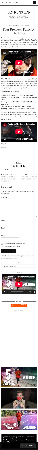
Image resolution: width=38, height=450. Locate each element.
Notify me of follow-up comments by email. (15, 243)
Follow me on (17, 305)
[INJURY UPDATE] (19, 398)
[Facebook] (13, 3)
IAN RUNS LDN (19, 12)
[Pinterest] (10, 3)
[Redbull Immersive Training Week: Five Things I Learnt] (19, 420)
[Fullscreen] (34, 292)
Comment (4, 197)
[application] (19, 284)
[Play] (4, 292)
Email (3, 228)
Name (3, 220)
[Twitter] (2, 3)
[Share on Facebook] (2, 170)
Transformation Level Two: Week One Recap (9, 178)
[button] (35, 2)
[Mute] (30, 292)
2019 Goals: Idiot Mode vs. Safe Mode (28, 177)
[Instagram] (6, 3)
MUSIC (27, 25)
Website (3, 236)
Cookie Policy (6, 442)
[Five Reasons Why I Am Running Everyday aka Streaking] (19, 377)
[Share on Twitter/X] (5, 170)
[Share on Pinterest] (8, 170)
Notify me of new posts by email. (12, 246)
